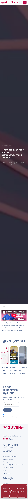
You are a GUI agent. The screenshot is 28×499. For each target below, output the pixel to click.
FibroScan (5, 483)
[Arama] (20, 2)
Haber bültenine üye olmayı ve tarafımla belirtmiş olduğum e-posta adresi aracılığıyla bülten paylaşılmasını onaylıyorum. (13, 418)
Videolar (10, 162)
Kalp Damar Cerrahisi (8, 459)
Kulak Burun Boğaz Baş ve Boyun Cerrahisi (13, 465)
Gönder (7, 410)
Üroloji (4, 470)
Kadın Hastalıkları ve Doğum (10, 456)
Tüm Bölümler (7, 473)
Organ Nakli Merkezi (8, 467)
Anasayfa (3, 162)
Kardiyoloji (5, 462)
